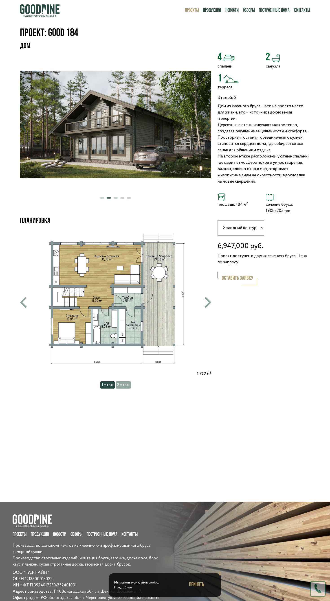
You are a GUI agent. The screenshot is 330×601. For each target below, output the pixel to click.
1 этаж (108, 385)
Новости (232, 10)
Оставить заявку (237, 278)
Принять (196, 584)
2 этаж (123, 385)
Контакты (302, 10)
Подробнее (123, 587)
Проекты (192, 10)
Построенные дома (274, 10)
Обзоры (249, 10)
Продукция (212, 10)
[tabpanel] (115, 124)
